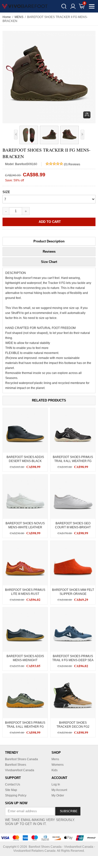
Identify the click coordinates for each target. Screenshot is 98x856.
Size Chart (49, 262)
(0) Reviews (72, 164)
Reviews (49, 251)
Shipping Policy (15, 795)
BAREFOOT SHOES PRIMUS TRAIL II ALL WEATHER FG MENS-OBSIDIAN (73, 461)
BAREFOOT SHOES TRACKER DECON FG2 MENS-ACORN (73, 726)
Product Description (49, 241)
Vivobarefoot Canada (19, 770)
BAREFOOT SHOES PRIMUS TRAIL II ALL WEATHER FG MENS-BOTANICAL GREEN (25, 726)
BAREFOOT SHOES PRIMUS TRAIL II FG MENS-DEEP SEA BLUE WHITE (72, 660)
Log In (56, 784)
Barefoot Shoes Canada (21, 759)
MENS (19, 17)
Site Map (11, 790)
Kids (55, 770)
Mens (55, 759)
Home (7, 17)
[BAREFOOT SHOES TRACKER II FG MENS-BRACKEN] (28, 135)
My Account (59, 790)
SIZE (6, 192)
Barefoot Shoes (15, 764)
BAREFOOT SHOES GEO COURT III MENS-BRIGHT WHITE (73, 527)
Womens (58, 764)
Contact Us (12, 784)
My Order (58, 795)
